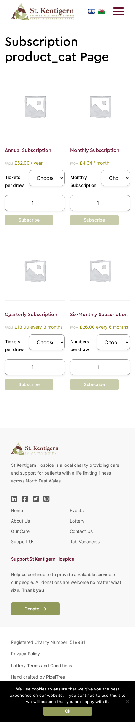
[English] (91, 11)
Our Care (20, 531)
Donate (32, 608)
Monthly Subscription (83, 181)
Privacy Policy (25, 653)
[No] (127, 701)
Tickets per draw (14, 181)
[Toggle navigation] (114, 11)
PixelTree (55, 676)
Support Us (22, 541)
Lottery (77, 520)
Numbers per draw (79, 345)
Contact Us (81, 531)
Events (77, 510)
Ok (67, 710)
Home (17, 510)
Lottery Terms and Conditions (41, 665)
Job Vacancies (85, 541)
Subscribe (29, 219)
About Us (20, 520)
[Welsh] (101, 11)
